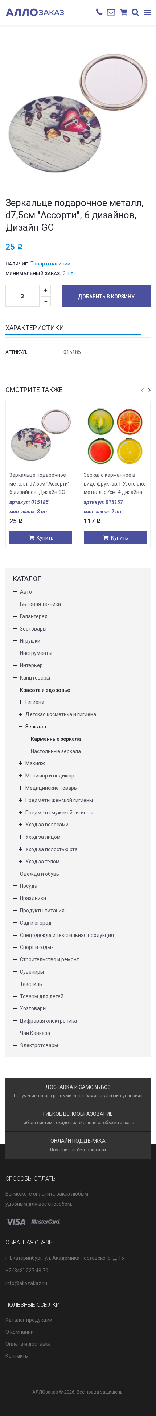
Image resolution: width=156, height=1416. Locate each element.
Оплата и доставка (28, 1344)
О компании (19, 1332)
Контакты (17, 1356)
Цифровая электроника (48, 1021)
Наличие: (17, 264)
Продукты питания (42, 910)
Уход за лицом (43, 837)
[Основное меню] (147, 12)
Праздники (33, 898)
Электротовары (39, 1045)
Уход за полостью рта (51, 849)
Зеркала (35, 727)
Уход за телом (42, 861)
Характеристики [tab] (34, 327)
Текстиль (31, 984)
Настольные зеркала (56, 751)
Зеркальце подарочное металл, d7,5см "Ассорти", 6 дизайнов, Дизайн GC (40, 483)
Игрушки (30, 641)
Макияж (35, 763)
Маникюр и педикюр (49, 776)
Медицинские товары (51, 788)
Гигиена (34, 702)
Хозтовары (33, 1008)
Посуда (28, 886)
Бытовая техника (40, 604)
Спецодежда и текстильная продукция (67, 935)
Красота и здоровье (45, 690)
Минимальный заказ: (33, 273)
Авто (26, 592)
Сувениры (32, 972)
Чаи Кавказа (35, 1033)
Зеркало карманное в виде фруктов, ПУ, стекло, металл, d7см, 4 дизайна (114, 483)
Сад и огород (36, 923)
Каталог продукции (28, 1320)
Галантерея (34, 616)
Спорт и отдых (37, 947)
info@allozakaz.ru (26, 1283)
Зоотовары (33, 629)
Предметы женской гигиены (59, 800)
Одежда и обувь (39, 874)
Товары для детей (41, 996)
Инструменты (36, 653)
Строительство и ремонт (49, 959)
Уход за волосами (47, 824)
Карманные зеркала (56, 739)
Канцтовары (35, 678)
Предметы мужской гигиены (59, 813)
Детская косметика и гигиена (60, 714)
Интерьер (31, 665)
